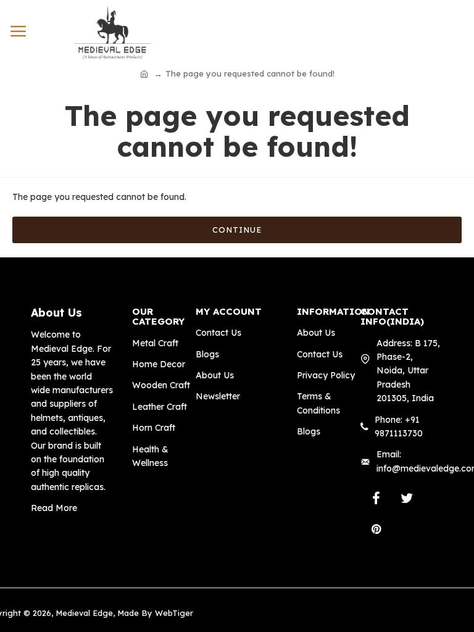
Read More (54, 508)
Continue (237, 230)
